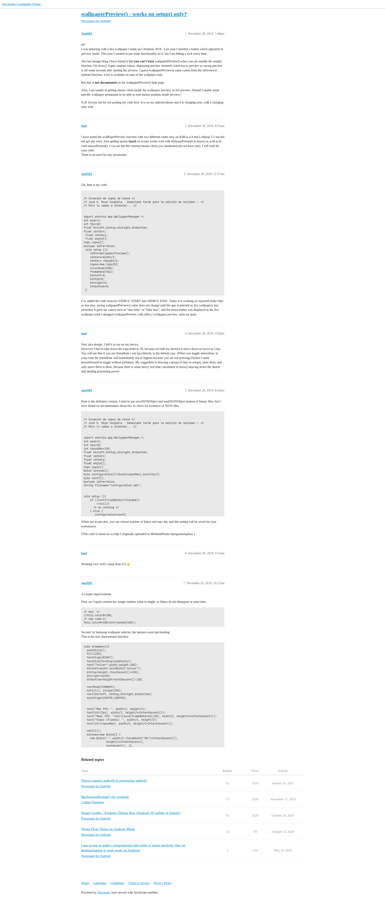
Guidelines (117, 883)
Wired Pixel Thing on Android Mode (108, 829)
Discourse (103, 892)
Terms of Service (139, 883)
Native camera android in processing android (114, 780)
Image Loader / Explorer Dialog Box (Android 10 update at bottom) (130, 813)
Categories (99, 883)
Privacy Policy (163, 883)
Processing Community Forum (21, 4)
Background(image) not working (105, 797)
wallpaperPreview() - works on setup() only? (134, 14)
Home (85, 883)
